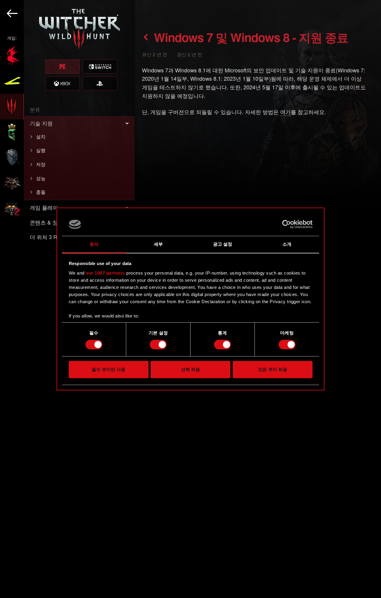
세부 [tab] (158, 244)
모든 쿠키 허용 (272, 369)
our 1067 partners (105, 272)
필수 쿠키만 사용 (108, 369)
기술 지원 (41, 123)
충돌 (41, 192)
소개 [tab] (286, 244)
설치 (41, 136)
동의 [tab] (94, 244)
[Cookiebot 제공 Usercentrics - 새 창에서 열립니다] (286, 224)
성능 (41, 178)
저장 (41, 164)
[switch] (158, 344)
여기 (285, 112)
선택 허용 (190, 369)
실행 (41, 150)
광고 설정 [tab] (222, 244)
